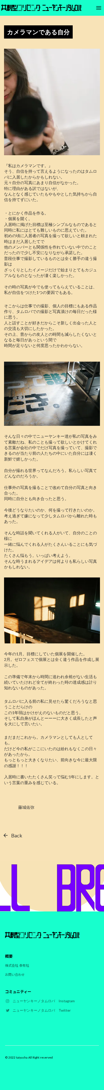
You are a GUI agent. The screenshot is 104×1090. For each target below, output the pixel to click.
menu (99, 8)
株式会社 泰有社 (17, 965)
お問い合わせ (15, 974)
